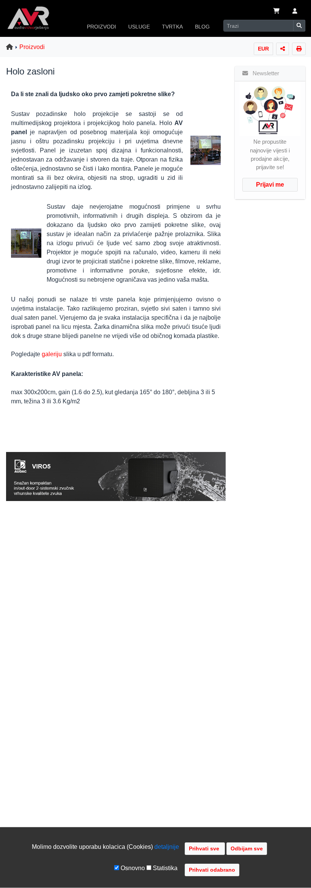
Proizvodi (32, 47)
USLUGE (139, 27)
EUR (263, 49)
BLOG (202, 27)
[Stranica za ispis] (299, 49)
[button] (294, 11)
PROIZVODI (101, 27)
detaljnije (166, 847)
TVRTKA (172, 27)
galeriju (52, 354)
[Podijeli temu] (282, 49)
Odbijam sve (247, 848)
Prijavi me (270, 184)
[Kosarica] (276, 11)
